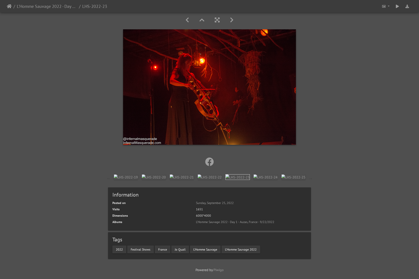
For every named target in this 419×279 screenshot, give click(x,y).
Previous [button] (108, 178)
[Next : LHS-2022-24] (232, 20)
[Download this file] (407, 6)
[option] (126, 177)
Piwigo (218, 270)
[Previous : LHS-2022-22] (187, 20)
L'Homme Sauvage (205, 249)
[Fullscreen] (217, 20)
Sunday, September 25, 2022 (215, 203)
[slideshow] (397, 6)
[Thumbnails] (202, 20)
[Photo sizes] (385, 6)
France (162, 249)
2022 (119, 249)
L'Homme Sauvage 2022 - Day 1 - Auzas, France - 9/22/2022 (47, 6)
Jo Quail (180, 249)
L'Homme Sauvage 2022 (241, 249)
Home (9, 6)
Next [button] (310, 178)
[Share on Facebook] (209, 161)
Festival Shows (140, 249)
